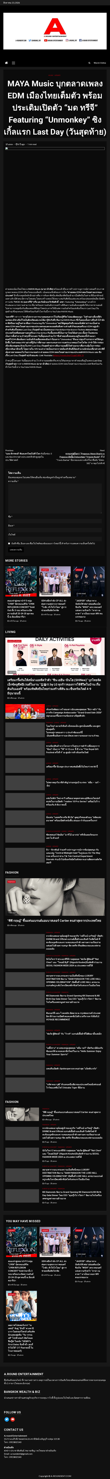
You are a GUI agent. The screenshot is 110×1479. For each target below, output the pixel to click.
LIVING (10, 872)
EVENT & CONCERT (53, 1062)
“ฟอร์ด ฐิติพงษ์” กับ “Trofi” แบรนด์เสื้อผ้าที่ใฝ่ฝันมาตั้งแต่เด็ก (74, 1264)
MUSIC (50, 75)
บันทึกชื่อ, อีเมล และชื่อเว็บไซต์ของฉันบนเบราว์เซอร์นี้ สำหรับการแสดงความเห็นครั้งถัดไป (53, 774)
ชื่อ (10, 747)
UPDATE (57, 75)
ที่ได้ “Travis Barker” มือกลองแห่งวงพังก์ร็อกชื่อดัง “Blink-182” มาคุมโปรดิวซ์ (80, 687)
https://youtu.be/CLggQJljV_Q (68, 355)
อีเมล (11, 756)
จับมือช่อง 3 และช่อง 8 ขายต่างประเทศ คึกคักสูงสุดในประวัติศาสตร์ (28, 686)
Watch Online (100, 63)
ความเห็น (13, 712)
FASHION (49, 953)
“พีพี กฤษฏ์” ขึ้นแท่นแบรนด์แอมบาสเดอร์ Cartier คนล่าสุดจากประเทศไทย (54, 1151)
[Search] (89, 62)
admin (10, 144)
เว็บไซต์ (11, 765)
